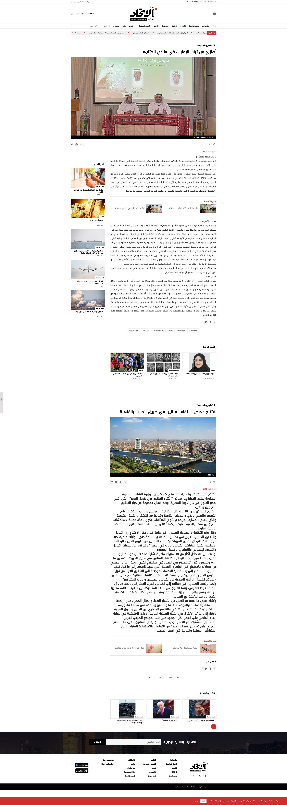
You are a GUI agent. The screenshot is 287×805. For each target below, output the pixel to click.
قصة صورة (152, 776)
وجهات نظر (165, 26)
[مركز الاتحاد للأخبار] (143, 13)
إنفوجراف (152, 772)
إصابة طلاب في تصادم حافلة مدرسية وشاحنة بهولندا (129, 721)
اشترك (97, 742)
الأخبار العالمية (194, 26)
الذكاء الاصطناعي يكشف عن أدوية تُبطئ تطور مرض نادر (164, 375)
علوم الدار (205, 26)
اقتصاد (183, 26)
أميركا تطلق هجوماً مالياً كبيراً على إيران (200, 720)
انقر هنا (234, 801)
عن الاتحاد (131, 768)
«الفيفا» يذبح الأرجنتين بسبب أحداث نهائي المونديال (127, 375)
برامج (124, 26)
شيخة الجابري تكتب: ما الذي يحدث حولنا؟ (200, 374)
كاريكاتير (131, 760)
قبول (203, 801)
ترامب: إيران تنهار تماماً (170, 720)
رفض (196, 801)
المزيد (117, 26)
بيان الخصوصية (129, 772)
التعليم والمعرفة (145, 26)
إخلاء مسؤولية (108, 760)
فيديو (131, 26)
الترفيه (156, 26)
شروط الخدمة (130, 776)
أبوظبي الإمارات (196, 1)
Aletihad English (107, 764)
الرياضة (174, 26)
